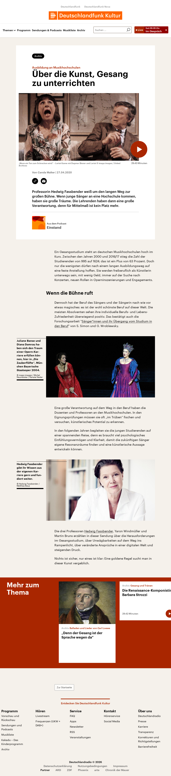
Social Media (112, 721)
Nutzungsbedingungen (92, 765)
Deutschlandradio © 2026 (85, 761)
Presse (142, 721)
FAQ (72, 715)
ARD (58, 769)
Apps (73, 721)
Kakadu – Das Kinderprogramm (12, 741)
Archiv (81, 30)
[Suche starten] (128, 30)
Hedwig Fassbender (98, 531)
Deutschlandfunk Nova (97, 6)
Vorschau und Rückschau (10, 717)
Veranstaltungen (80, 737)
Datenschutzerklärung (58, 765)
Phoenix (83, 769)
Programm (24, 30)
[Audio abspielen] (139, 149)
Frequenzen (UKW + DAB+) (48, 723)
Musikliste (69, 30)
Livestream (43, 715)
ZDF (69, 769)
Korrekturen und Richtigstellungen (149, 739)
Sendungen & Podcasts (47, 30)
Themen (8, 30)
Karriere (143, 726)
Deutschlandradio (149, 715)
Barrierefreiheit (147, 746)
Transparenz (146, 731)
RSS (72, 731)
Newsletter (76, 726)
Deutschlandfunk (70, 6)
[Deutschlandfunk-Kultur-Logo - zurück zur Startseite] (85, 15)
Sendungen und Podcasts (11, 727)
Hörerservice (112, 715)
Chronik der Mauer (117, 769)
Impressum (120, 765)
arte (96, 769)
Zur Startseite (64, 687)
